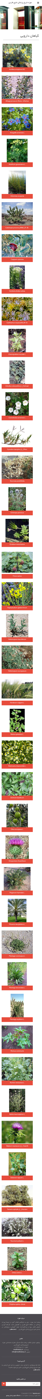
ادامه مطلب (13, 1329)
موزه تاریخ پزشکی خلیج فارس (20, 3)
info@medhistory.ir (19, 1352)
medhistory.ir (18, 1350)
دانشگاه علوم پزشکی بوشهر (13, 1395)
